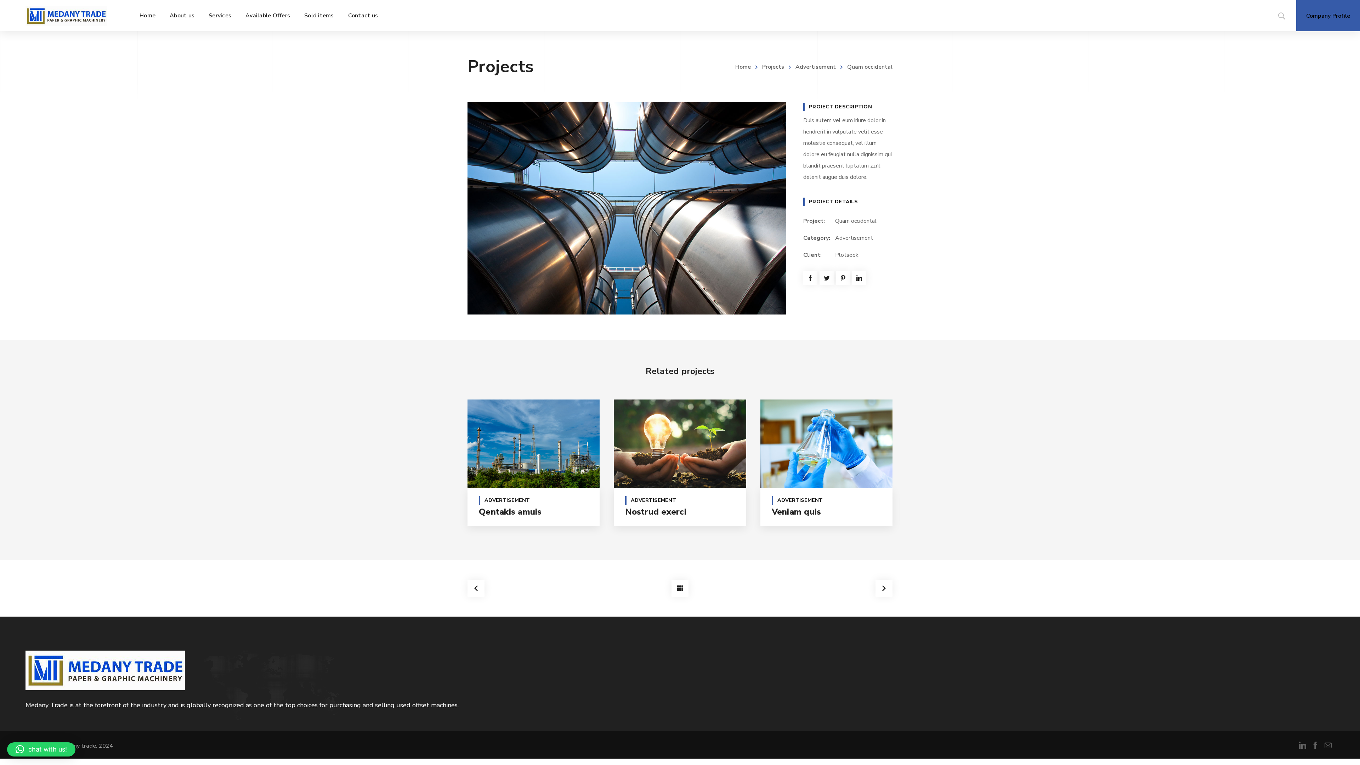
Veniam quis (796, 511)
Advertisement (815, 67)
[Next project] (884, 588)
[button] (41, 749)
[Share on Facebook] (810, 278)
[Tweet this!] (827, 278)
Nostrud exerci (655, 511)
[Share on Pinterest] (843, 278)
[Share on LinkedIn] (859, 278)
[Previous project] (476, 588)
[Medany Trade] (66, 15)
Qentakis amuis (510, 511)
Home (743, 67)
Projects (773, 67)
